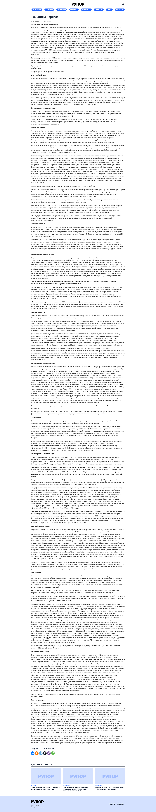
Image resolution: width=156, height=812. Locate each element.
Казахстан (119, 9)
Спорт (109, 9)
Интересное (37, 9)
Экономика (86, 9)
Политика (73, 9)
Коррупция (62, 9)
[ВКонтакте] (32, 753)
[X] (45, 753)
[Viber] (49, 753)
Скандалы (49, 9)
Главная (112, 804)
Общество (98, 9)
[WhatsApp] (53, 753)
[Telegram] (41, 753)
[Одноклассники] (37, 753)
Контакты (120, 804)
